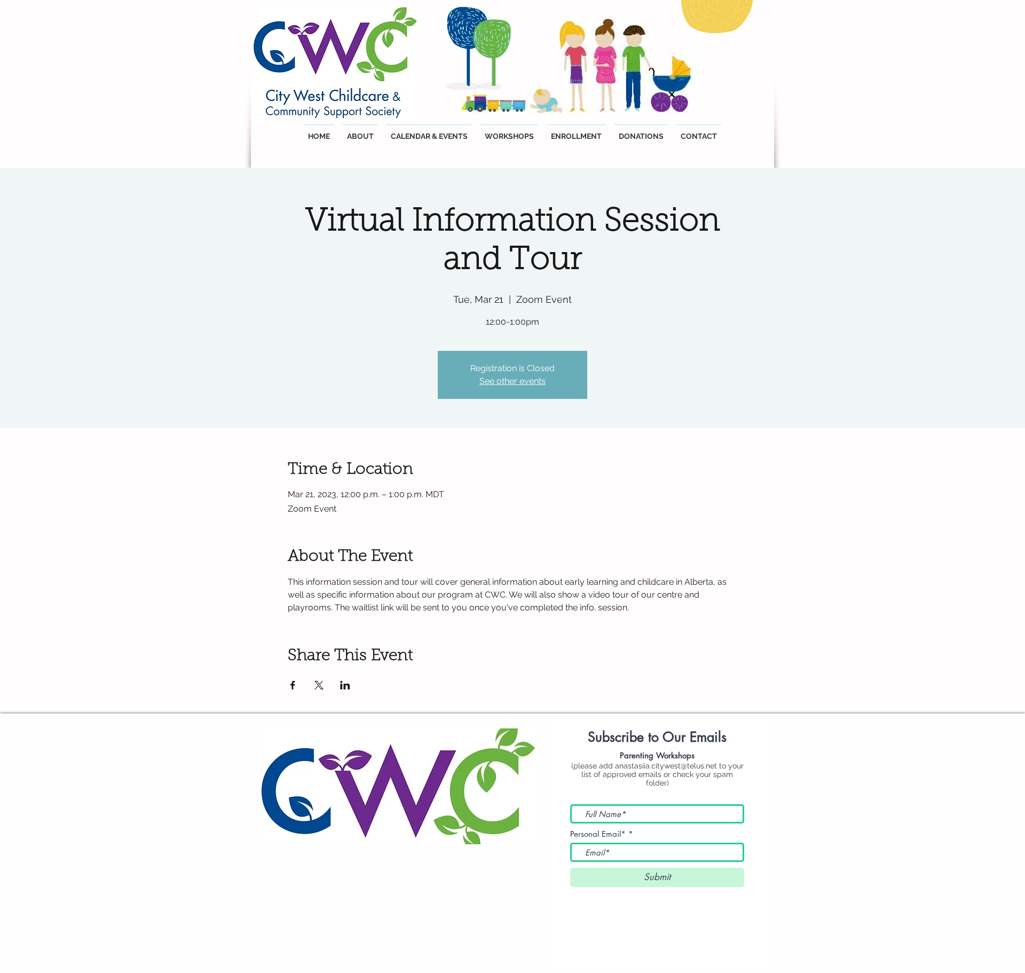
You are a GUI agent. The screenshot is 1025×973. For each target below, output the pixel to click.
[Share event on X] (319, 685)
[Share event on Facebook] (293, 685)
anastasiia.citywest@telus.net (666, 766)
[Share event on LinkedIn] (345, 685)
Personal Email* (598, 834)
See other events (512, 381)
